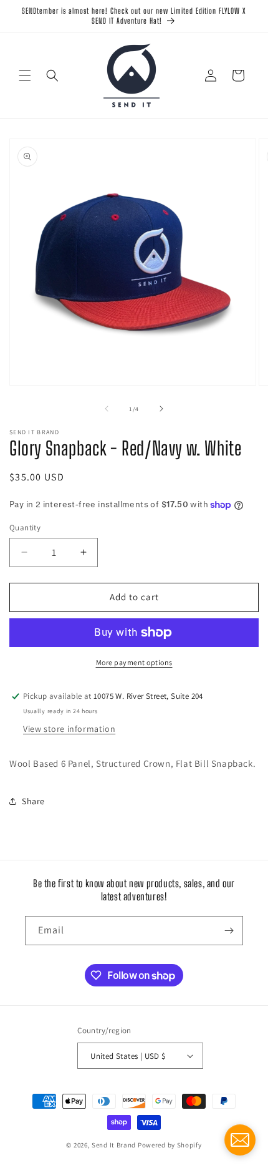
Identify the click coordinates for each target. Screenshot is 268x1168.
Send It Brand (114, 1145)
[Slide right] (161, 408)
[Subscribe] (228, 930)
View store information (69, 728)
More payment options (134, 662)
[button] (25, 75)
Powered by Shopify (170, 1145)
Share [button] (33, 801)
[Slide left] (106, 408)
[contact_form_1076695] (240, 1140)
